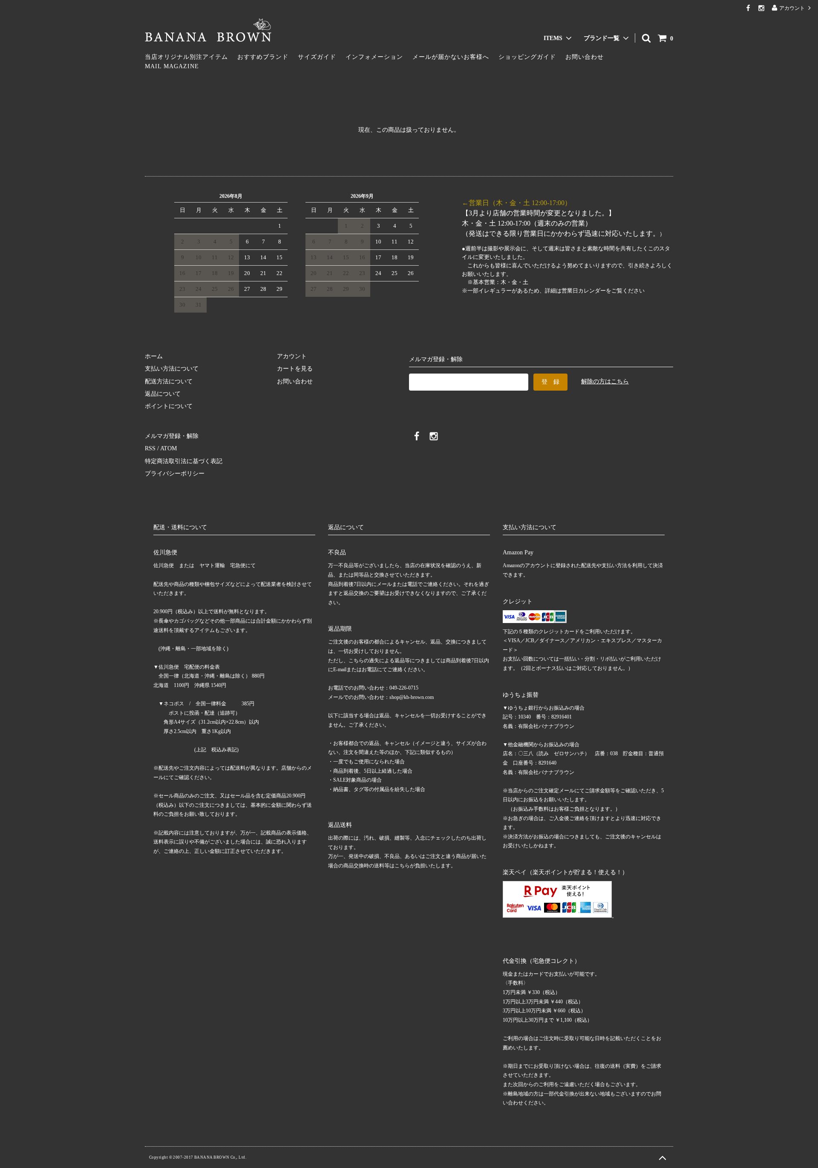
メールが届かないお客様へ (450, 57)
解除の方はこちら (605, 381)
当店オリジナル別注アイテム (186, 57)
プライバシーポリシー (174, 473)
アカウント (792, 8)
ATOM (168, 448)
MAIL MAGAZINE (172, 66)
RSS (150, 448)
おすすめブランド (262, 57)
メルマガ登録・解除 (172, 436)
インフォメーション (374, 57)
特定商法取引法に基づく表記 (183, 461)
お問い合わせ (584, 57)
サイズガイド (317, 57)
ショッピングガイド (527, 57)
